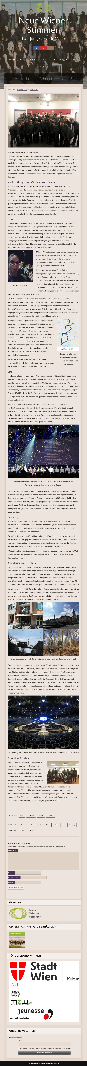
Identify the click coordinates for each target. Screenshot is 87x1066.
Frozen (41, 815)
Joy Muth (34, 90)
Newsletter (48, 59)
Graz (56, 825)
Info (21, 59)
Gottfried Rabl (45, 825)
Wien (22, 830)
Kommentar (13, 850)
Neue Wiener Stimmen (43, 25)
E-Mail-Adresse (14, 878)
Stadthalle (12, 830)
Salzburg (72, 825)
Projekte (33, 59)
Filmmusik (31, 815)
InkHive (42, 1063)
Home (12, 59)
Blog (75, 59)
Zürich (31, 830)
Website (11, 882)
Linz (63, 825)
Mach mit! (43, 66)
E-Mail (20, 1041)
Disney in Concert (21, 825)
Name (10, 873)
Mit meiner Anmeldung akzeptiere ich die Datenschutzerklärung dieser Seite (45, 1049)
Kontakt (64, 59)
